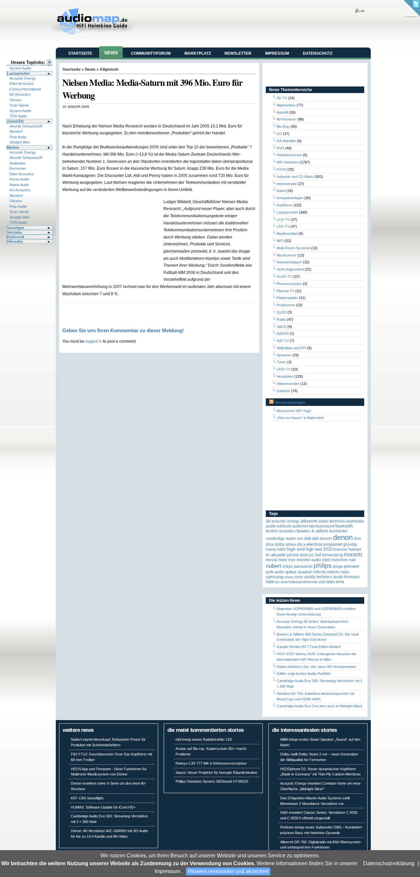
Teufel (338, 577)
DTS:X (301, 544)
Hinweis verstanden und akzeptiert (228, 871)
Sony (298, 577)
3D (268, 521)
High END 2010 (319, 549)
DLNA (270, 544)
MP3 (280, 241)
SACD (281, 327)
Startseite (80, 53)
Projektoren (286, 305)
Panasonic (303, 566)
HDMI (281, 549)
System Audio (20, 68)
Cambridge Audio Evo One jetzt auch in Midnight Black (320, 706)
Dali (315, 538)
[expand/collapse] (29, 65)
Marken (13, 147)
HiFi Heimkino (288, 162)
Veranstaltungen (290, 402)
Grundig (350, 544)
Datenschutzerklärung (388, 863)
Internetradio (287, 184)
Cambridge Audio (281, 538)
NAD (352, 560)
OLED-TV (284, 276)
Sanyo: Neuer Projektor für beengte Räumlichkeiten (216, 772)
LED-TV (283, 226)
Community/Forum (151, 53)
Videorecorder (288, 384)
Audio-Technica (331, 521)
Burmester (18, 168)
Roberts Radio (338, 572)
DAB (307, 538)
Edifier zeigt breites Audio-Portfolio (303, 674)
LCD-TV (283, 219)
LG (341, 555)
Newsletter (237, 53)
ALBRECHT (309, 521)
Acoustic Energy (23, 78)
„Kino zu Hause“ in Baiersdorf (300, 418)
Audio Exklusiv (278, 526)
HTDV (281, 169)
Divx (357, 538)
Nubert (273, 566)
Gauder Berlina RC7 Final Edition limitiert (309, 647)
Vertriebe (14, 232)
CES (300, 538)
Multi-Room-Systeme (293, 248)
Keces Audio (19, 179)
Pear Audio (18, 137)
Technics (324, 576)
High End (296, 549)
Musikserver (287, 255)
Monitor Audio (309, 560)
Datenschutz (317, 53)
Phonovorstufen (289, 284)
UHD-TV (283, 369)
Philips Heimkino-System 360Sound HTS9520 (212, 781)
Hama (271, 549)
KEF (318, 554)
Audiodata (17, 163)
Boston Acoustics (281, 531)
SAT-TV (283, 341)
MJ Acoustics (20, 94)
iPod (304, 555)
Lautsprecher (18, 73)
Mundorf (16, 131)
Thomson (352, 577)
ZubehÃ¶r (15, 121)
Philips (323, 565)
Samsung (274, 576)
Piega (338, 566)
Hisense (340, 549)
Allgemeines (286, 105)
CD (279, 134)
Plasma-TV (285, 291)
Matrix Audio (19, 185)
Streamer (284, 355)
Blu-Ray (283, 126)
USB (322, 582)
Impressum (167, 871)
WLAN (330, 581)
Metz (283, 560)
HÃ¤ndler (15, 241)
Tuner (281, 362)
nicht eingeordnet (290, 269)
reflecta (319, 572)
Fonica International (25, 89)
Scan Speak (19, 105)
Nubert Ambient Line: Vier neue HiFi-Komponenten (316, 667)
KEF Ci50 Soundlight (87, 798)
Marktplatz (197, 53)
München (339, 560)
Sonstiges (15, 228)
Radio (281, 319)
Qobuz (291, 571)
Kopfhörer (284, 205)
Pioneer (352, 566)
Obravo (16, 100)
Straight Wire (20, 142)
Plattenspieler (287, 298)
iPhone (292, 555)
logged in (93, 341)
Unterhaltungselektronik (299, 582)
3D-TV (282, 98)
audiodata (355, 521)
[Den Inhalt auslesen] (271, 402)
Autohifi (282, 112)
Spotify (309, 577)
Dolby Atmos (285, 544)
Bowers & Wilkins (312, 530)
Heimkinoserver (289, 155)
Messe (272, 560)
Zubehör (283, 391)
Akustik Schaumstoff (26, 126)
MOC (292, 560)
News (111, 52)
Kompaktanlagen (290, 198)
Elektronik (15, 237)
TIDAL (270, 581)
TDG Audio (18, 116)
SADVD (283, 333)
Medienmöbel (287, 234)
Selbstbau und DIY (291, 348)
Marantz (353, 554)
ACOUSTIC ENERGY (285, 521)
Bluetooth (344, 526)
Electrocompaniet (324, 544)
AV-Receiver (286, 119)
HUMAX (354, 549)
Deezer (326, 538)
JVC (311, 554)
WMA (340, 582)
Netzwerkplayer (289, 262)
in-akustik (275, 554)
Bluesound (324, 526)
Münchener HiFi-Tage (294, 411)
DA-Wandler (286, 141)
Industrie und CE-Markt (295, 177)
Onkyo (287, 566)
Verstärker (285, 376)
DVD (280, 148)
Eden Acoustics (22, 84)
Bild (311, 526)
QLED (281, 312)
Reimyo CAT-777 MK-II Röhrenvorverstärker (211, 763)
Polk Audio (275, 572)
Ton (277, 582)
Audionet (300, 526)
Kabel (281, 191)
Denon (343, 537)
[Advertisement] (139, 115)
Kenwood (330, 555)
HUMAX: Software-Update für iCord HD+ (103, 807)
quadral (305, 572)
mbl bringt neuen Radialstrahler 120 (204, 739)
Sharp (288, 577)
